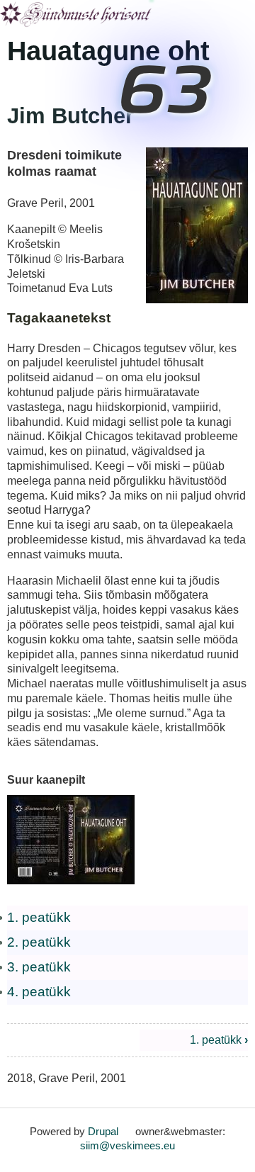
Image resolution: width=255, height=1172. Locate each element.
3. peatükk (39, 966)
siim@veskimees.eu (127, 1145)
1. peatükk (39, 917)
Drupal (103, 1131)
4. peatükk (39, 991)
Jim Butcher (70, 115)
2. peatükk (39, 942)
